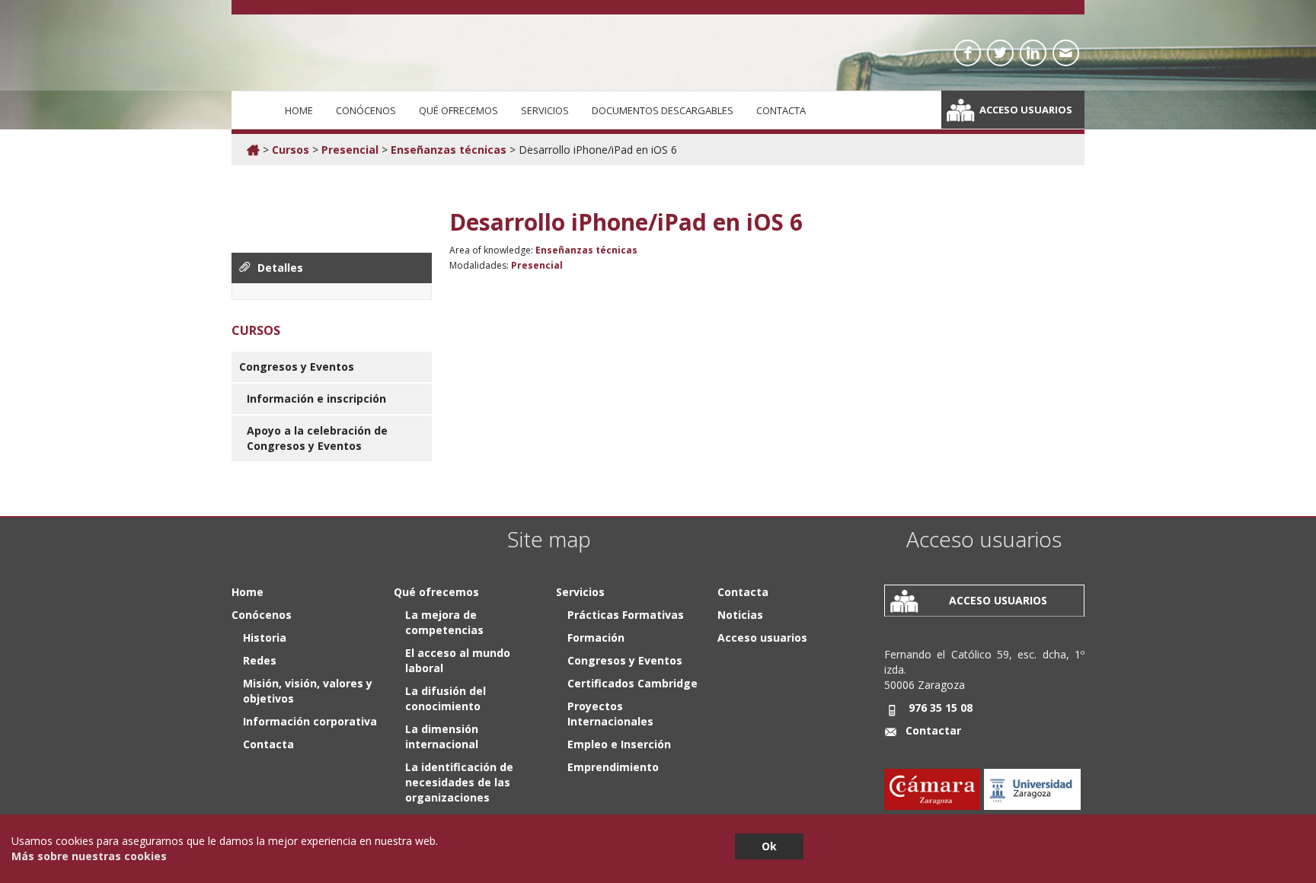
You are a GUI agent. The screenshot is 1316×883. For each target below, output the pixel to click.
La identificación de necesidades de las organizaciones (459, 782)
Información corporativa (310, 721)
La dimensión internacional (441, 736)
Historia (264, 637)
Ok (769, 846)
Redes (259, 660)
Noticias (740, 614)
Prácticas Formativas (625, 614)
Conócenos (366, 110)
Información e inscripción (316, 398)
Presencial (350, 149)
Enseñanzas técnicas (448, 149)
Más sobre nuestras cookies (89, 856)
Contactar (933, 730)
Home (299, 110)
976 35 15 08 (941, 707)
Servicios (545, 110)
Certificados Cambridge (632, 683)
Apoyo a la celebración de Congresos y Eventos (317, 438)
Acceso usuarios (1025, 109)
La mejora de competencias (444, 622)
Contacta (781, 110)
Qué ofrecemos (458, 110)
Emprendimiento (613, 767)
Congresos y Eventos (296, 366)
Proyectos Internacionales (610, 713)
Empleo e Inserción (619, 744)
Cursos (290, 149)
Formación (595, 637)
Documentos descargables (662, 110)
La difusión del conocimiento (445, 698)
